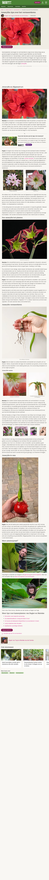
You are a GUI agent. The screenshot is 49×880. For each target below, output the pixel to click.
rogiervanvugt (27, 574)
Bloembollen (5, 673)
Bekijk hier (28, 144)
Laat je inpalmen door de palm (13, 623)
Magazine (3, 6)
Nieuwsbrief (10, 6)
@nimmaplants (37, 574)
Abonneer (37, 2)
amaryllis (24, 63)
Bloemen (12, 673)
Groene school (9, 9)
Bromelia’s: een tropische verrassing (14, 616)
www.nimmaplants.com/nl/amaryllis (24, 576)
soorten (29, 158)
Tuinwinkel (17, 6)
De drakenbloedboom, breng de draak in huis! (17, 618)
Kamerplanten (17, 9)
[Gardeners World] (7, 2)
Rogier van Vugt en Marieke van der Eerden (21, 640)
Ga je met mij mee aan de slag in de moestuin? (30, 136)
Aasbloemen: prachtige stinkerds (13, 626)
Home (2, 9)
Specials (24, 6)
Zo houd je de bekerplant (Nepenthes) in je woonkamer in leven (22, 621)
